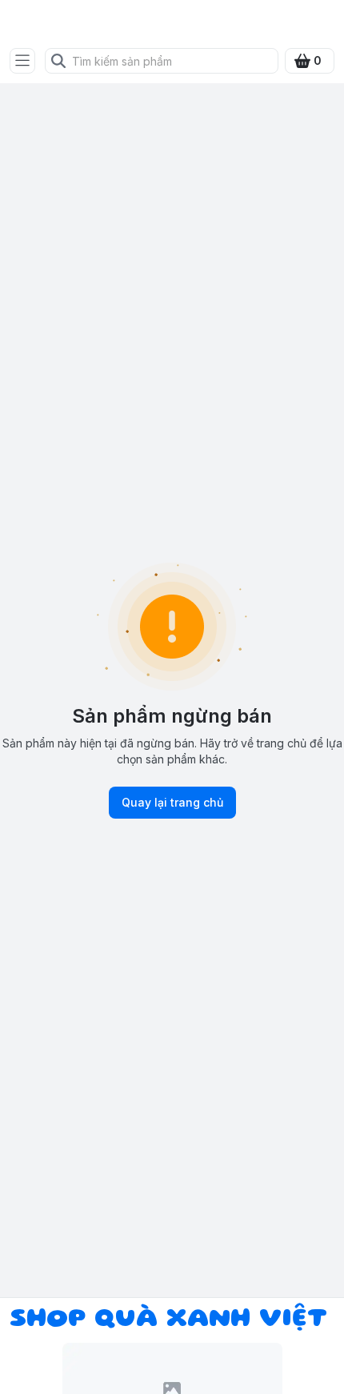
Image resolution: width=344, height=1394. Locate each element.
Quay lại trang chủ (172, 802)
